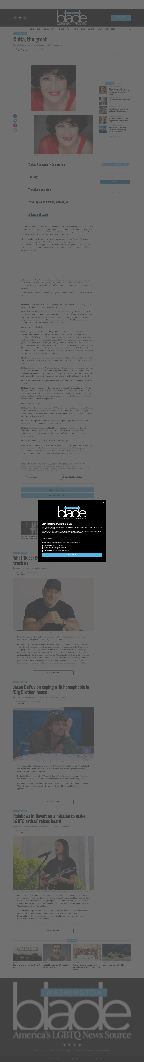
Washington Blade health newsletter (56, 550)
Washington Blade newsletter (54, 545)
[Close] (104, 503)
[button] (72, 546)
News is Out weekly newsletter (55, 548)
